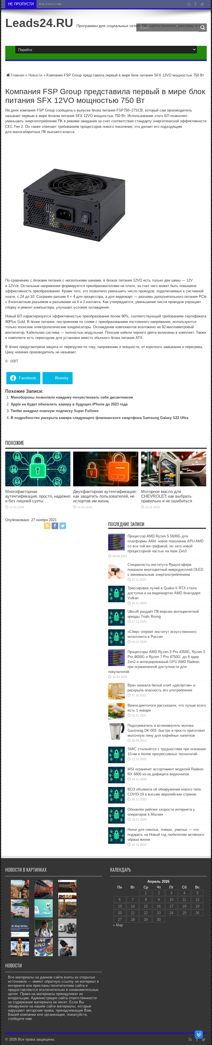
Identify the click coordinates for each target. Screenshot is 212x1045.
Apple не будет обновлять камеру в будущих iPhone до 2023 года (69, 404)
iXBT (14, 361)
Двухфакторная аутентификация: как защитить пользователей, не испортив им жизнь (105, 496)
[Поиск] (202, 27)
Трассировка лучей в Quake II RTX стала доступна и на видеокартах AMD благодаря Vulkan (164, 593)
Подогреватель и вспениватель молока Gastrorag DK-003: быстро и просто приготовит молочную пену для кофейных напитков (166, 730)
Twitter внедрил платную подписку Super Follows (55, 411)
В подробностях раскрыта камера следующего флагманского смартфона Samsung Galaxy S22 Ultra (99, 418)
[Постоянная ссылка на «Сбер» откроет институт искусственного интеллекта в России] (116, 645)
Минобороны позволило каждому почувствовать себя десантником (72, 397)
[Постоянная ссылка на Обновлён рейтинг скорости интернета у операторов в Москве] (116, 822)
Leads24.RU (39, 23)
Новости (35, 75)
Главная (17, 75)
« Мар (118, 925)
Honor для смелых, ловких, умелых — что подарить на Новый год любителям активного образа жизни (166, 834)
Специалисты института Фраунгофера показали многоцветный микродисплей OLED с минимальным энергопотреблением (165, 570)
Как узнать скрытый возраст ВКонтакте (70, 4)
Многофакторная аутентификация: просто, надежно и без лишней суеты (37, 496)
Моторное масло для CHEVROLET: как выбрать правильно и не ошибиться (166, 496)
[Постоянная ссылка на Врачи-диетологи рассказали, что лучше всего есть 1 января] (116, 718)
